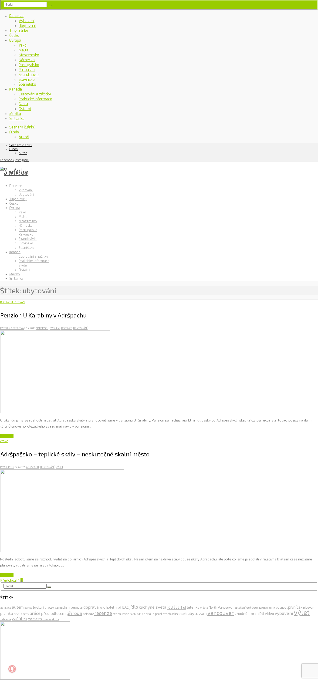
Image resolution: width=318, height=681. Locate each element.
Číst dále (7, 436)
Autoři (24, 137)
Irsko (23, 45)
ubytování (80, 328)
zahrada (5, 619)
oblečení (240, 607)
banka (28, 607)
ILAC (125, 607)
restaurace (121, 614)
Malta (23, 50)
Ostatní (25, 108)
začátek (19, 618)
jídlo (133, 607)
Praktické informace (35, 99)
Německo (27, 59)
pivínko (6, 613)
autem (18, 607)
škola (55, 619)
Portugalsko (29, 64)
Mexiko (15, 113)
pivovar (308, 607)
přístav (88, 614)
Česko (14, 35)
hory (102, 607)
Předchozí (8, 580)
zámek (34, 618)
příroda (74, 613)
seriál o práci (153, 614)
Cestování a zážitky (35, 94)
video (269, 613)
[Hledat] (49, 5)
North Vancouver (221, 607)
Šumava (45, 619)
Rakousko (27, 69)
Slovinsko (27, 79)
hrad (118, 607)
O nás (14, 132)
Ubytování (27, 25)
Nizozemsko (29, 55)
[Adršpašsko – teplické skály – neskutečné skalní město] (62, 550)
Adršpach (42, 328)
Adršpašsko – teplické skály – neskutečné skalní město (74, 454)
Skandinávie (29, 74)
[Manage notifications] (12, 669)
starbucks (170, 613)
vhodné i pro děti (249, 613)
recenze (66, 328)
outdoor (252, 607)
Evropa (15, 40)
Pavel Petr (7, 467)
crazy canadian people (64, 607)
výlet (59, 467)
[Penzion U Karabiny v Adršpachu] (55, 411)
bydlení (55, 328)
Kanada (15, 89)
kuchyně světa (152, 607)
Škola (23, 103)
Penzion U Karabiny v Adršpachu (43, 315)
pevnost (282, 607)
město (204, 607)
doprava (91, 607)
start (183, 613)
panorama (267, 607)
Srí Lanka (16, 118)
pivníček (295, 607)
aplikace (5, 607)
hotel (110, 607)
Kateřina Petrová (12, 328)
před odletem (53, 613)
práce (35, 613)
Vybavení (26, 20)
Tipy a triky (18, 30)
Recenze (16, 15)
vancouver (220, 612)
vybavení (284, 613)
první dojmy (21, 613)
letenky (193, 607)
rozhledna (136, 613)
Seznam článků (22, 127)
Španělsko (27, 84)
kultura (176, 606)
